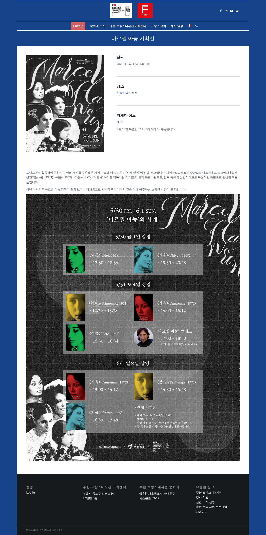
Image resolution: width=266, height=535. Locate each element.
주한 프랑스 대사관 (208, 492)
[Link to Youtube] (231, 10)
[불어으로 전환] (189, 25)
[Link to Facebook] (220, 10)
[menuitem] (78, 25)
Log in (30, 492)
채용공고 (202, 512)
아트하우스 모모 (127, 93)
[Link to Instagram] (226, 10)
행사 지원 (202, 497)
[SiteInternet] (133, 10)
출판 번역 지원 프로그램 (211, 507)
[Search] (195, 25)
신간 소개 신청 (205, 502)
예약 (120, 122)
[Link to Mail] (237, 10)
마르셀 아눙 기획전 (133, 38)
